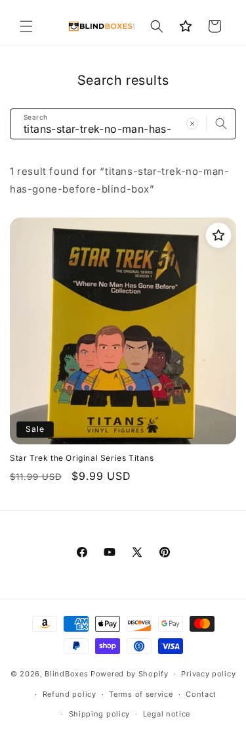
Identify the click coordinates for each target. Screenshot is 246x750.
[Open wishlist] (185, 26)
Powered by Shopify (130, 673)
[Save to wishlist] (218, 235)
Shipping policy (100, 713)
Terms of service (141, 694)
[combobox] (123, 124)
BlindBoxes (66, 673)
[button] (26, 26)
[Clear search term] (192, 123)
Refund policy (69, 694)
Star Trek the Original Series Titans (82, 458)
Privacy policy (208, 673)
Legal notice (166, 713)
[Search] (221, 123)
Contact (201, 694)
